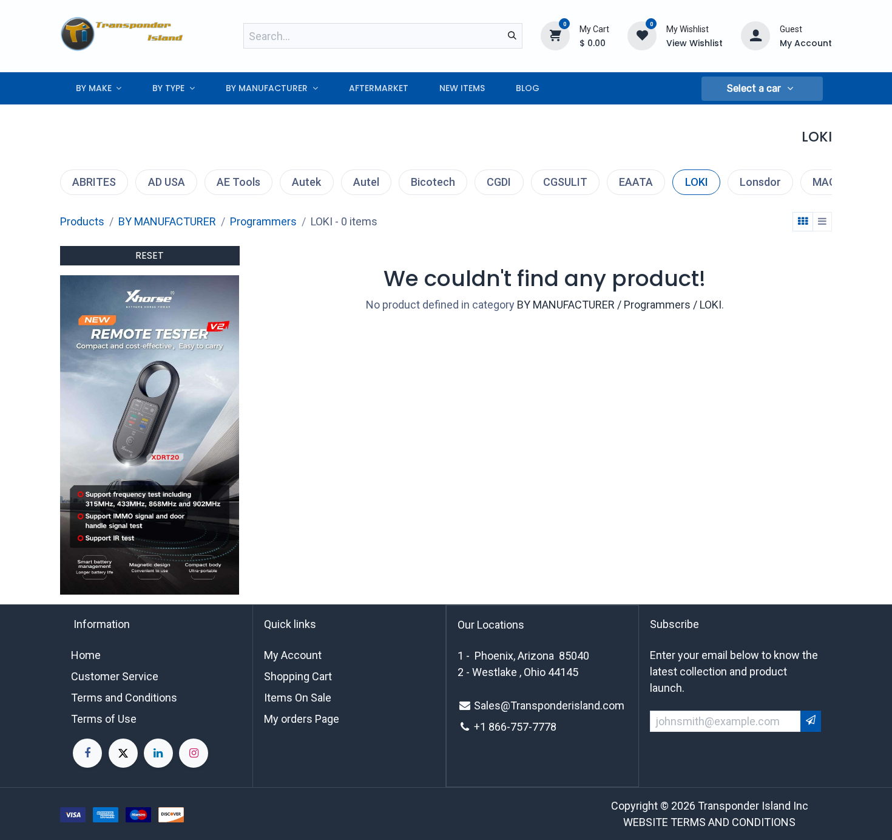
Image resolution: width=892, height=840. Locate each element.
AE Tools (238, 182)
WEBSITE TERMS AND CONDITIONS (709, 822)
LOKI (696, 182)
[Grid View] (802, 221)
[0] (555, 35)
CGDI (499, 182)
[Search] (512, 36)
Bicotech (433, 182)
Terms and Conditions (124, 697)
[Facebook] (87, 753)
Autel (366, 182)
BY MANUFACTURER (167, 221)
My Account (293, 655)
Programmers (263, 221)
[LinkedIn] (158, 753)
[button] (762, 89)
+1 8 (484, 726)
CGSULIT (565, 182)
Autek (306, 182)
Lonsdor (760, 182)
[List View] (822, 221)
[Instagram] (193, 753)
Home (86, 655)
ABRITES (94, 182)
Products (82, 221)
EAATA (636, 182)
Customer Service (114, 676)
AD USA (166, 182)
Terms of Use (104, 718)
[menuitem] (98, 88)
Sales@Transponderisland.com (549, 705)
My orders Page (301, 718)
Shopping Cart (298, 676)
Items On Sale (297, 697)
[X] (123, 753)
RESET (149, 255)
